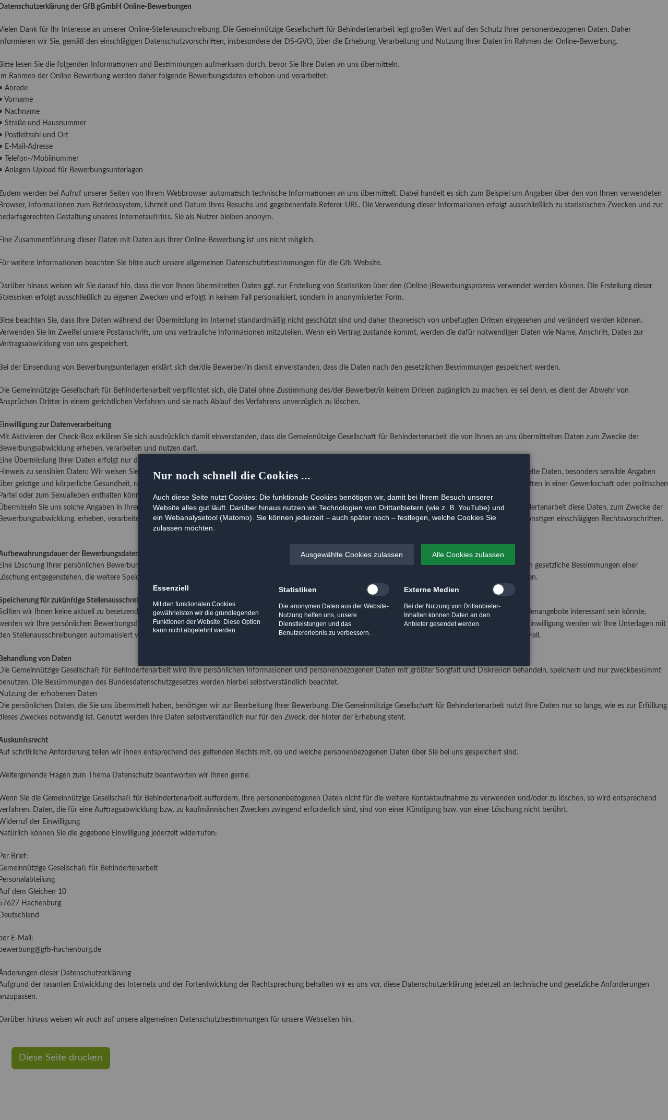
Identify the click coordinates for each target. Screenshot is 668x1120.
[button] (352, 554)
